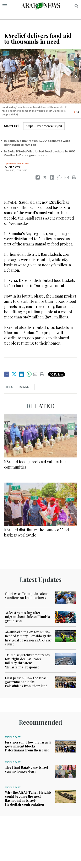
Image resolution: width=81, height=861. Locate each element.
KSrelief (25, 387)
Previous (5, 76)
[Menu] (4, 6)
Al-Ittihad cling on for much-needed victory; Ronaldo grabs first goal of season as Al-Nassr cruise (28, 638)
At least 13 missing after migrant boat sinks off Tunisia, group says (28, 617)
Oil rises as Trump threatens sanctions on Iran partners (26, 595)
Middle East (13, 737)
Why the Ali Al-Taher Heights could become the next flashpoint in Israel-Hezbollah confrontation (28, 798)
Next (76, 76)
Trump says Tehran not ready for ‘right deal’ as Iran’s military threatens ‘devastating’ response (27, 661)
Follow (58, 374)
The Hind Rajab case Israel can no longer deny (26, 769)
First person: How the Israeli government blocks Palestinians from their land (26, 682)
